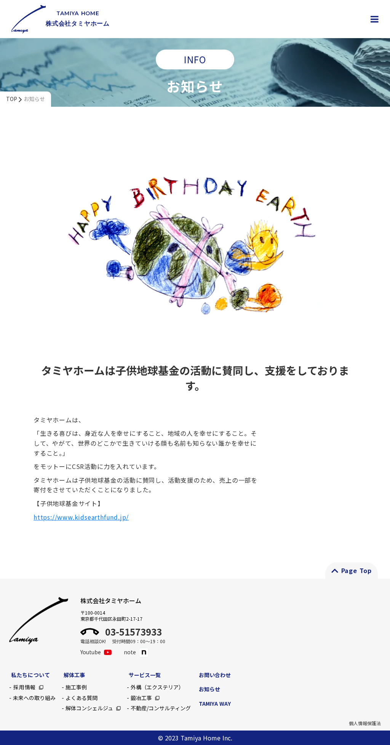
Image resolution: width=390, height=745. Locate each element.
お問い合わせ (215, 675)
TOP (11, 99)
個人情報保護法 (365, 723)
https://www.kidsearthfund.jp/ (81, 517)
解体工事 (74, 675)
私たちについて (30, 675)
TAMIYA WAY (215, 703)
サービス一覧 (145, 675)
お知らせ (34, 99)
